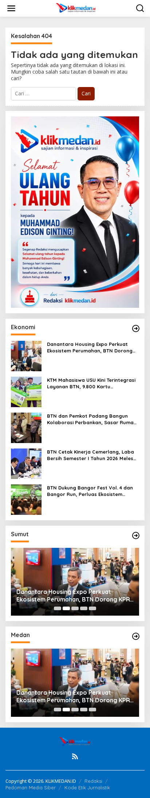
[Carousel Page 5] (92, 608)
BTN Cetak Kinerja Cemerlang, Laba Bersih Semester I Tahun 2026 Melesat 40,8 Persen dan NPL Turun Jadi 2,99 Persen (93, 455)
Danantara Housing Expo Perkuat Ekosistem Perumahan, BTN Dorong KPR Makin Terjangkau (90, 347)
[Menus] (11, 8)
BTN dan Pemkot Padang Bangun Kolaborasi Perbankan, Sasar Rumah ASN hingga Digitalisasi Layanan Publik (92, 419)
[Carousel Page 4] (83, 608)
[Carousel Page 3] (75, 608)
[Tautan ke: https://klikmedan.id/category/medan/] (135, 636)
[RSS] (75, 756)
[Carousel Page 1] (57, 608)
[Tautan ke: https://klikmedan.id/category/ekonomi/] (135, 328)
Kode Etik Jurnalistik (87, 787)
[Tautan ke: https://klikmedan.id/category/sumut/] (135, 535)
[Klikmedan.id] (77, 7)
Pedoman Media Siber (30, 787)
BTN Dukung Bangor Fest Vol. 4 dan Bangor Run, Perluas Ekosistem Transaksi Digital (90, 491)
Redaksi (93, 781)
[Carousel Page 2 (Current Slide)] (66, 608)
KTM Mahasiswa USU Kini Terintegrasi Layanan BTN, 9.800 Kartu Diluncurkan (91, 383)
